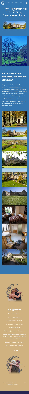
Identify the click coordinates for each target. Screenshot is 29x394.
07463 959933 (15, 327)
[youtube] (17, 350)
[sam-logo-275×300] (3, 1)
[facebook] (12, 350)
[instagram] (14, 350)
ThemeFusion (21, 382)
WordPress (20, 384)
